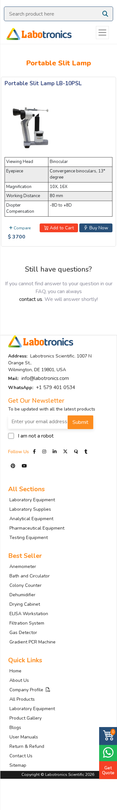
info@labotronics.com (45, 378)
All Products (22, 699)
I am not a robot (36, 435)
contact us (30, 299)
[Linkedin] (54, 452)
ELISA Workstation (28, 614)
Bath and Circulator (29, 576)
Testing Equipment (28, 537)
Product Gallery (25, 718)
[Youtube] (24, 466)
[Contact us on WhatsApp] (108, 752)
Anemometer (22, 566)
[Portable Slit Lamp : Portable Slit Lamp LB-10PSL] (31, 126)
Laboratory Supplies (30, 509)
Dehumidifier (22, 595)
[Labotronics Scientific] (36, 32)
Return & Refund (26, 746)
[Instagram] (44, 452)
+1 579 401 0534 (55, 387)
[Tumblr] (86, 452)
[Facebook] (35, 452)
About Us (19, 680)
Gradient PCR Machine (32, 642)
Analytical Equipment (31, 519)
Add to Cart (61, 228)
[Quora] (77, 452)
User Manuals (23, 737)
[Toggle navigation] (102, 32)
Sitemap (17, 765)
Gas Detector (23, 632)
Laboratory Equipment (32, 500)
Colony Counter (25, 585)
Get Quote (108, 770)
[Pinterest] (13, 466)
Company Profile (27, 690)
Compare (22, 228)
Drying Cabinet (24, 604)
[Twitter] (65, 452)
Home (15, 671)
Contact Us (20, 756)
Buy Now (98, 228)
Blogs (15, 727)
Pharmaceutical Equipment (36, 528)
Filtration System (26, 623)
